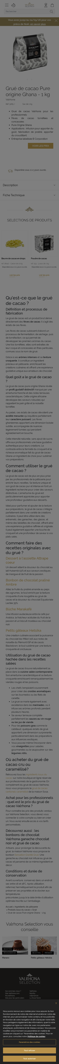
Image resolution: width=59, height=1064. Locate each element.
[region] (29, 1031)
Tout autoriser (29, 1059)
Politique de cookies (36, 1036)
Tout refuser (29, 1050)
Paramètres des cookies (29, 1042)
